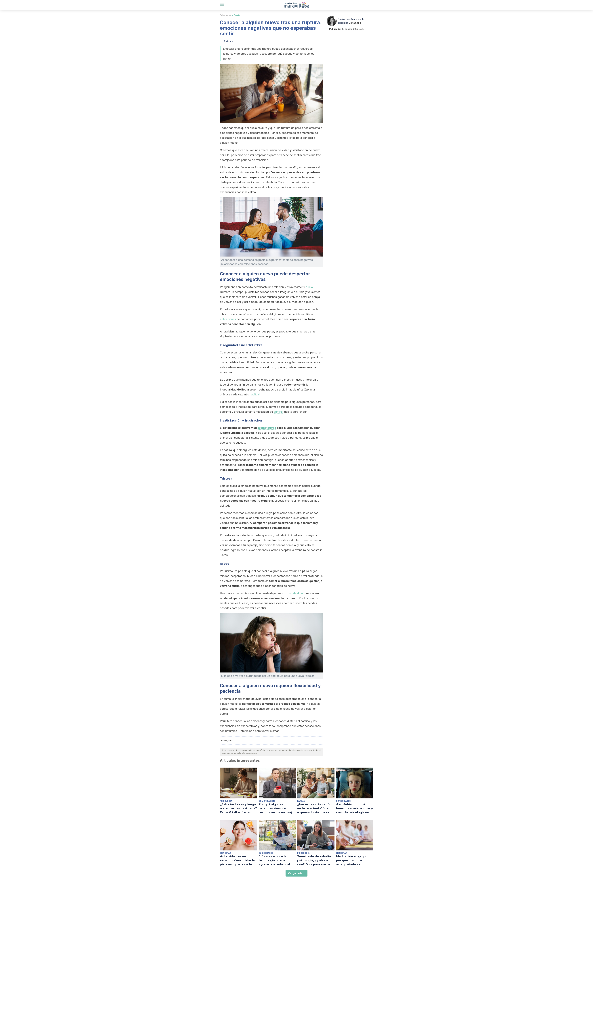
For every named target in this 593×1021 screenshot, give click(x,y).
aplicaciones (228, 319)
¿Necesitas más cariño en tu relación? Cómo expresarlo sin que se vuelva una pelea (314, 808)
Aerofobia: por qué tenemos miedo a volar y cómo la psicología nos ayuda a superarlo (354, 808)
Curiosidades (343, 801)
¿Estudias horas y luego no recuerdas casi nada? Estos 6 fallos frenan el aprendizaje (238, 808)
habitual (255, 394)
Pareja (237, 15)
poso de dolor (295, 593)
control (278, 411)
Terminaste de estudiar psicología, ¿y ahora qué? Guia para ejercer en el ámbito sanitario (314, 860)
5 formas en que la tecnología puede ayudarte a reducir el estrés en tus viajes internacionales (274, 860)
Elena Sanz (355, 22)
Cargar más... (296, 873)
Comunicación (267, 801)
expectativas (267, 427)
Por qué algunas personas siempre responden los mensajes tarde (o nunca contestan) (277, 808)
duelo (309, 287)
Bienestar (225, 853)
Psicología (226, 801)
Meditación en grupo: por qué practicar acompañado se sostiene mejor (352, 860)
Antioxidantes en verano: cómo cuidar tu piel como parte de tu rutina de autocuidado (237, 860)
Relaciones (225, 15)
